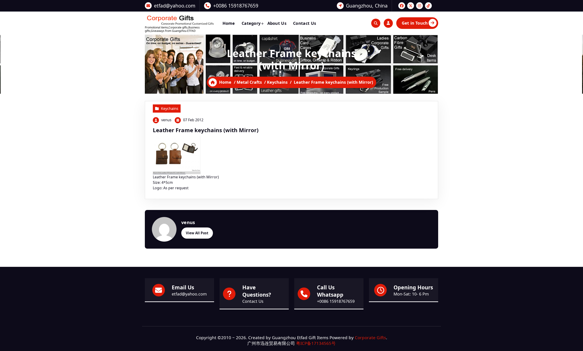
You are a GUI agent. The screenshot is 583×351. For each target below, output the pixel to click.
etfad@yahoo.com (174, 5)
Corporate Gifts (370, 337)
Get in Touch (415, 23)
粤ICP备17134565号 (316, 343)
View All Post (197, 233)
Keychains (277, 82)
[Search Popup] (375, 23)
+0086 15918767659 (235, 5)
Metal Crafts (249, 82)
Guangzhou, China (367, 5)
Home (228, 23)
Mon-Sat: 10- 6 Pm (411, 294)
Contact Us (304, 23)
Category (251, 23)
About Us (276, 23)
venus (166, 119)
